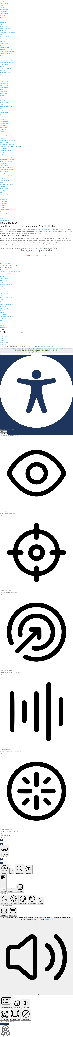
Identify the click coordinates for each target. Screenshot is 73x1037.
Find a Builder (4, 9)
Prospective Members (6, 60)
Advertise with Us (5, 87)
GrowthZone (40, 259)
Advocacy (3, 70)
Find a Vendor (4, 18)
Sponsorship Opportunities (8, 37)
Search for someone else (36, 255)
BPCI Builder (3, 96)
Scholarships (4, 35)
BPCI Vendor (3, 98)
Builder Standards (5, 43)
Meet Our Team (4, 79)
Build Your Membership (7, 62)
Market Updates (5, 47)
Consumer (3, 7)
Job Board (3, 30)
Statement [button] (3, 431)
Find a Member (4, 14)
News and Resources (6, 106)
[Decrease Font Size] (1, 844)
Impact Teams (4, 26)
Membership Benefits (6, 68)
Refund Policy (4, 338)
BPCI (1, 89)
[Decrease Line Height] (1, 863)
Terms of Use (4, 334)
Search (2, 332)
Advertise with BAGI (6, 285)
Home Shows (4, 20)
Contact (2, 287)
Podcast (2, 108)
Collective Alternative (46, 346)
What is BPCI (3, 94)
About (2, 75)
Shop (1, 110)
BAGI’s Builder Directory (44, 229)
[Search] (22, 332)
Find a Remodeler (5, 16)
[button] (0, 354)
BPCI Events (3, 91)
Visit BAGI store (4, 113)
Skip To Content (5, 1021)
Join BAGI (2, 66)
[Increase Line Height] (1, 859)
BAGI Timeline (4, 83)
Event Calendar (4, 280)
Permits (2, 104)
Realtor (2, 45)
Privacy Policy (4, 336)
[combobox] (36, 350)
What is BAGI (4, 64)
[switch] (1, 515)
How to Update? (48, 919)
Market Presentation (6, 54)
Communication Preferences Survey (10, 39)
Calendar (2, 100)
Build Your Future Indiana (7, 32)
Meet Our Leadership (6, 77)
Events (2, 24)
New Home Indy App (6, 49)
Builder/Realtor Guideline (7, 51)
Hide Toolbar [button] (4, 433)
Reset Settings (4, 1024)
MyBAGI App (3, 41)
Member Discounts (5, 28)
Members (3, 22)
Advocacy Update (5, 72)
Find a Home (3, 11)
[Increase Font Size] (1, 840)
